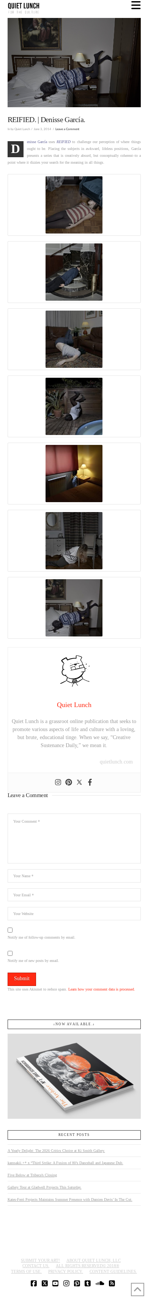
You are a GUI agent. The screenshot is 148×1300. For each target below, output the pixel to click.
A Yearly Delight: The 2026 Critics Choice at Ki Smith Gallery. (56, 1151)
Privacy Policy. (65, 1271)
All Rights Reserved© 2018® (87, 1265)
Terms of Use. (26, 1271)
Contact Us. (35, 1265)
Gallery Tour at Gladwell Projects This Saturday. (45, 1187)
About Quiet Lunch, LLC (93, 1260)
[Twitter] (79, 782)
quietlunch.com (116, 762)
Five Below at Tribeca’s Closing (32, 1175)
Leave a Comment (67, 129)
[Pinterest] (68, 782)
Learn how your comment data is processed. (101, 989)
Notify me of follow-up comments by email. (42, 937)
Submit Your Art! (40, 1260)
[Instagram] (58, 782)
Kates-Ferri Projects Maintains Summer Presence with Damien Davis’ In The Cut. (70, 1199)
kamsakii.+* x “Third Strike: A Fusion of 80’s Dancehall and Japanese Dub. (65, 1163)
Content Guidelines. (113, 1271)
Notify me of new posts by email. (33, 960)
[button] (136, 5)
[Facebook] (90, 782)
